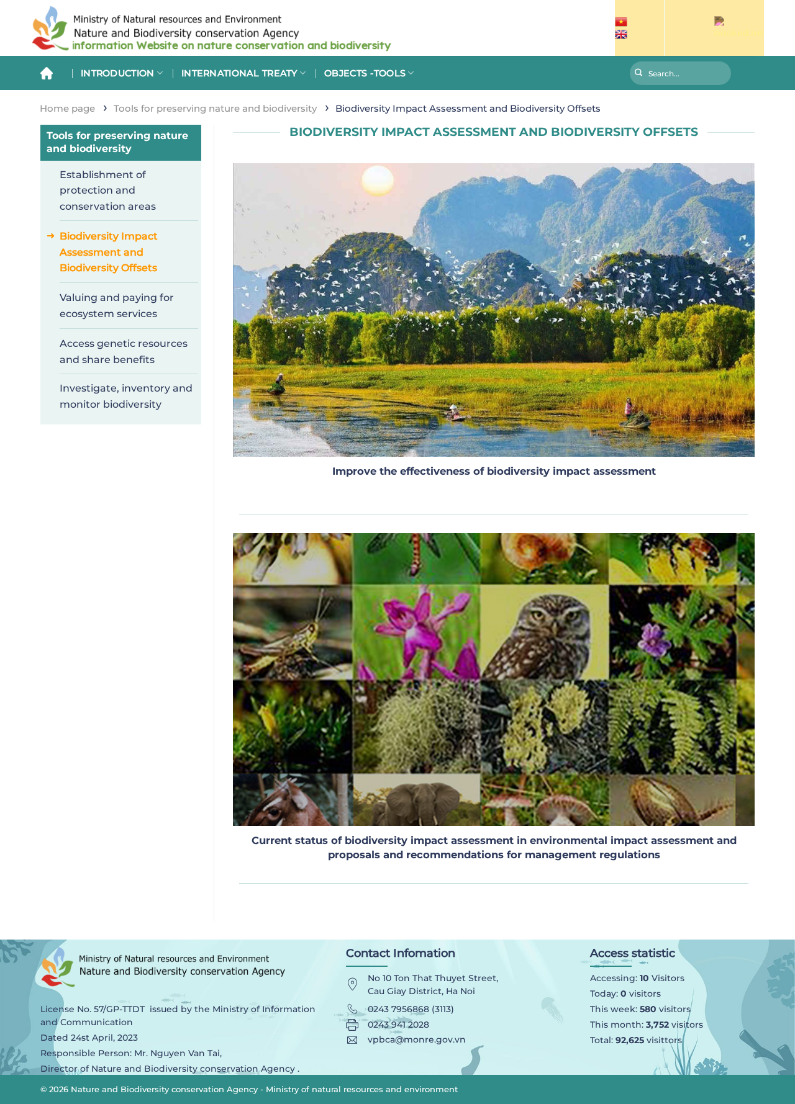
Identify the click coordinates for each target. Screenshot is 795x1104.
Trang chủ (51, 73)
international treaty (239, 73)
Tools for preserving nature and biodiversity (215, 108)
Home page (67, 108)
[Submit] (639, 74)
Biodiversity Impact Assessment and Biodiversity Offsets (109, 252)
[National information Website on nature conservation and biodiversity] (248, 28)
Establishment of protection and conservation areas (108, 190)
